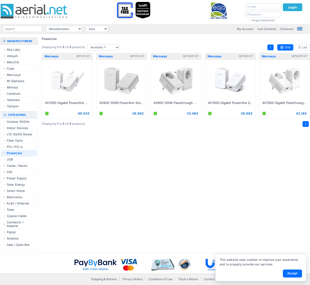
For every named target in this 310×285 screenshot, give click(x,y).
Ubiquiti (12, 56)
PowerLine (49, 39)
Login (292, 7)
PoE (9, 172)
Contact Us (211, 279)
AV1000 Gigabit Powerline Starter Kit (232, 103)
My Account (245, 29)
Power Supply (17, 178)
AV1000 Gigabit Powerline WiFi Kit (69, 103)
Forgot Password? (263, 20)
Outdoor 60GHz (18, 122)
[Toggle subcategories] (4, 56)
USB (10, 159)
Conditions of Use (160, 279)
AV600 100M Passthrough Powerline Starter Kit (177, 103)
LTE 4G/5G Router (19, 134)
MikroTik (13, 62)
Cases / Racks (17, 166)
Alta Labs (13, 49)
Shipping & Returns (104, 279)
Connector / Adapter (15, 224)
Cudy (10, 68)
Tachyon (13, 106)
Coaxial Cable (16, 216)
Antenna (12, 238)
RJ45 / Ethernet (18, 203)
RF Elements (15, 81)
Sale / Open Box (18, 245)
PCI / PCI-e (15, 147)
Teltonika (13, 100)
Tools (10, 210)
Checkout (286, 29)
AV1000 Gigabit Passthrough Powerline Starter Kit (286, 103)
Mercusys (14, 75)
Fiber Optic (15, 140)
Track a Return (188, 279)
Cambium (13, 93)
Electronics (15, 197)
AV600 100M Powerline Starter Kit (123, 103)
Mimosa (12, 87)
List (304, 47)
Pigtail (11, 232)
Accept (292, 273)
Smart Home (16, 191)
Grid (287, 47)
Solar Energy (16, 184)
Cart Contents (266, 29)
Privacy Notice (133, 279)
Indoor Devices (17, 128)
